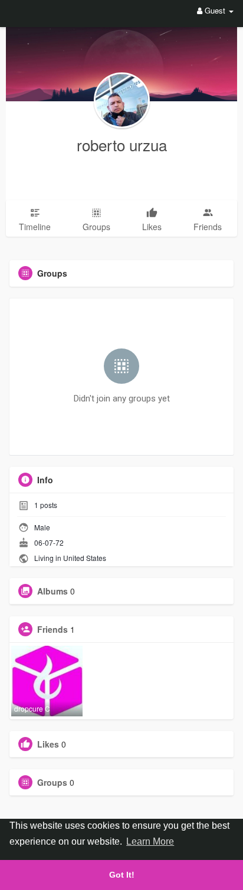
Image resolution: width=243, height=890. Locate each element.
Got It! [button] (121, 874)
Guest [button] (215, 10)
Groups (52, 782)
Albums (52, 591)
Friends (52, 629)
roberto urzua (122, 144)
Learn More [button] (150, 841)
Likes (48, 744)
